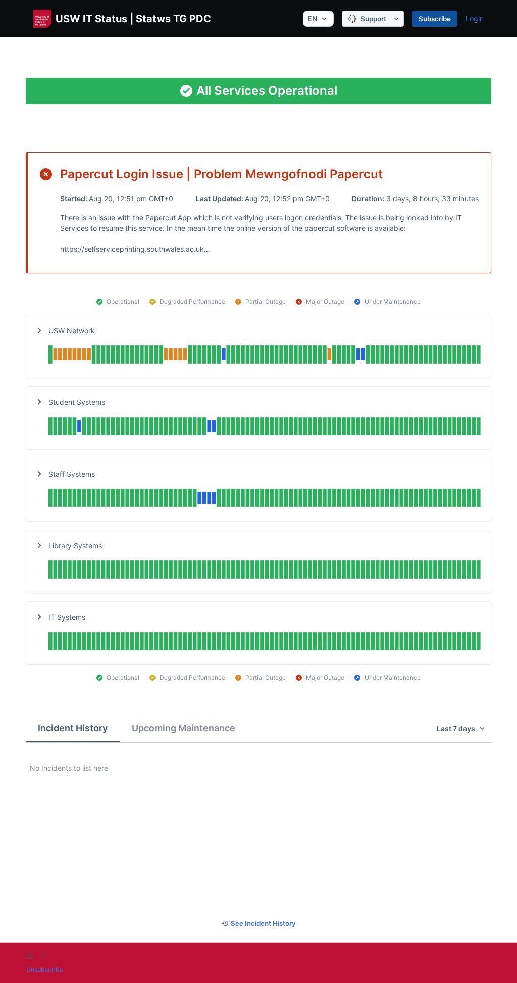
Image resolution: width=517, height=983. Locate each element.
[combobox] (318, 19)
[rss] (44, 955)
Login (475, 18)
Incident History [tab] (73, 727)
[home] (30, 955)
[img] (264, 356)
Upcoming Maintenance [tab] (183, 727)
